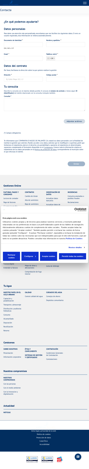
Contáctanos (48, 147)
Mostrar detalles (75, 247)
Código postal (51, 75)
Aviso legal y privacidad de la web (43, 431)
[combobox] (50, 58)
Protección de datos (43, 437)
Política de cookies (44, 434)
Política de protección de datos (46, 149)
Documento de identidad (13, 40)
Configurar (28, 256)
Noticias (7, 412)
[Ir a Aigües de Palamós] (10, 3)
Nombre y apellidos (53, 40)
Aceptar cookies (48, 256)
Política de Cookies (74, 238)
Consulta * (7, 96)
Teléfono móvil (51, 54)
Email (6, 54)
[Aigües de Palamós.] (45, 425)
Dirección (7, 75)
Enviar (76, 164)
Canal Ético (44, 441)
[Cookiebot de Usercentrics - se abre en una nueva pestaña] (76, 209)
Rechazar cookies (11, 256)
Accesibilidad (44, 444)
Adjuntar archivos (74, 121)
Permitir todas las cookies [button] (72, 256)
